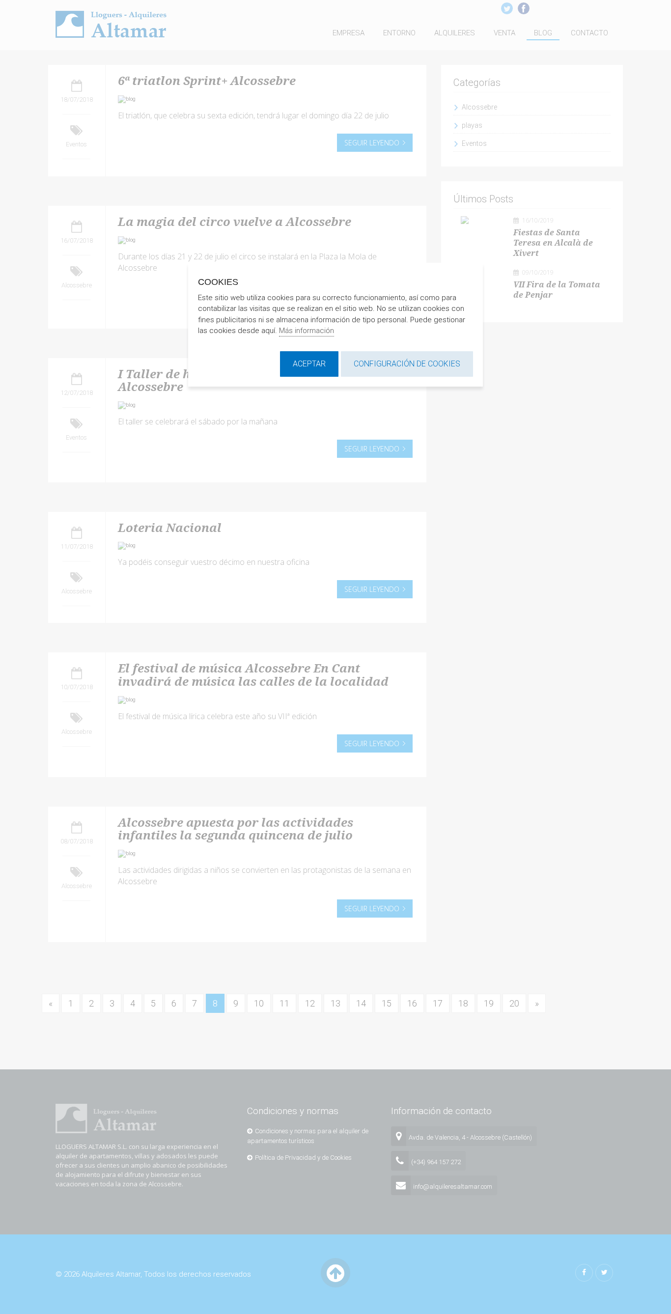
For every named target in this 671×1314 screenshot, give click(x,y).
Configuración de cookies (407, 363)
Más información (306, 330)
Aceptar (309, 363)
